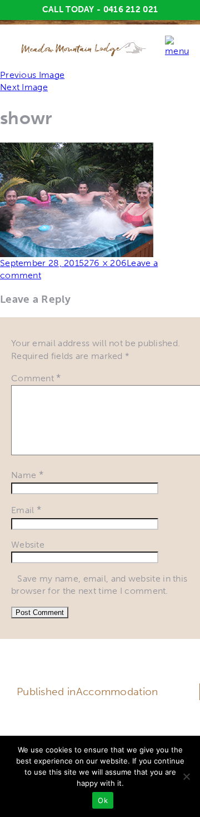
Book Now (100, 726)
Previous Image (32, 75)
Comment (36, 378)
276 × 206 (105, 263)
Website (27, 544)
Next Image (24, 87)
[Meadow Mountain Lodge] (83, 48)
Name (27, 475)
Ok (103, 800)
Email (26, 510)
